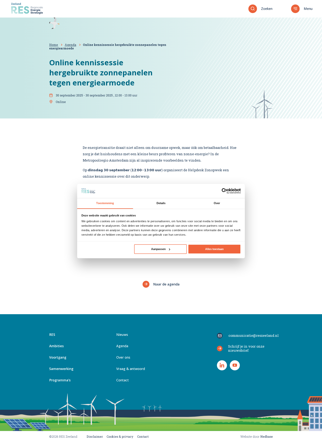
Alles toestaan (214, 249)
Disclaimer (95, 436)
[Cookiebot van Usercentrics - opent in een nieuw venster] (224, 191)
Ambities (56, 346)
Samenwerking (61, 369)
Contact (122, 380)
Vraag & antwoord (130, 369)
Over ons (123, 358)
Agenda (122, 346)
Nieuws (122, 335)
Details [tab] (161, 203)
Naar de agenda (166, 284)
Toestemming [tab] (105, 203)
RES (52, 335)
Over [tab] (217, 203)
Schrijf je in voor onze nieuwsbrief (246, 348)
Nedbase (266, 436)
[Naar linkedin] (222, 365)
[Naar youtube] (235, 365)
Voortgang (57, 358)
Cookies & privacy (120, 436)
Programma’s (60, 380)
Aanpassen (158, 249)
